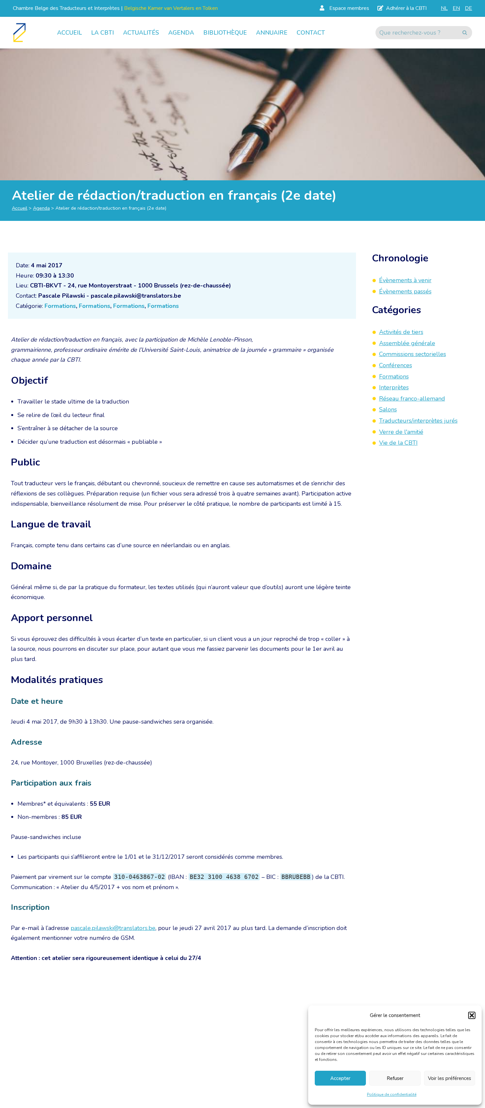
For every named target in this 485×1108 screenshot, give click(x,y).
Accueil (69, 33)
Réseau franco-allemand (412, 399)
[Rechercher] (464, 32)
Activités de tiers (401, 332)
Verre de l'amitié (401, 432)
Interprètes (394, 387)
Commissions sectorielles (412, 354)
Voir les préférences (449, 1078)
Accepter (340, 1078)
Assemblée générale (407, 343)
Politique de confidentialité (391, 1094)
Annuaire (271, 33)
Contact (311, 33)
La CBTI (102, 33)
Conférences (395, 365)
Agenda (181, 33)
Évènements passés (405, 291)
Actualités (141, 33)
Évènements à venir (405, 280)
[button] (472, 1015)
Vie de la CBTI (398, 443)
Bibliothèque (225, 33)
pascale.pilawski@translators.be (113, 928)
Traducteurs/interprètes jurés (418, 421)
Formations (60, 306)
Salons (388, 410)
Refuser (395, 1078)
